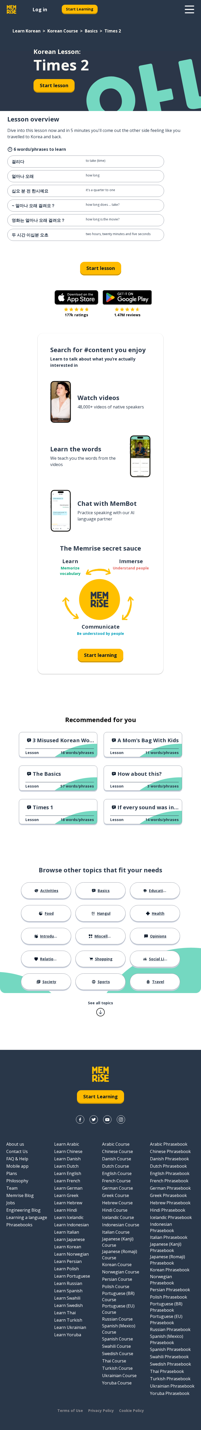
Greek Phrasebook (168, 1195)
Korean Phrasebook (169, 1270)
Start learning (100, 655)
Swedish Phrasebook (170, 1364)
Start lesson (54, 85)
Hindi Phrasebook (167, 1210)
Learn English (67, 1173)
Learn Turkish (68, 1320)
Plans (11, 1173)
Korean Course (62, 31)
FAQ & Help (17, 1159)
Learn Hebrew (68, 1203)
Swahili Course (116, 1346)
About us (15, 1144)
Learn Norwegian (71, 1254)
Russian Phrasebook (170, 1329)
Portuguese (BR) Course (118, 1296)
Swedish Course (117, 1353)
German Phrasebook (170, 1188)
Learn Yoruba (67, 1335)
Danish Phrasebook (169, 1159)
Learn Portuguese (72, 1276)
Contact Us (17, 1151)
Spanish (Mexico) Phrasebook (166, 1339)
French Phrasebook (169, 1181)
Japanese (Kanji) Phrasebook (165, 1247)
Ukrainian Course (119, 1375)
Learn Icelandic (68, 1217)
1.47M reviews (127, 314)
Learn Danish (67, 1159)
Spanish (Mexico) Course (118, 1329)
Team (12, 1188)
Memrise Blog (20, 1195)
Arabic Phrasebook (168, 1144)
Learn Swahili (67, 1298)
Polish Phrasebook (168, 1297)
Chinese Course (117, 1151)
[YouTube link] (107, 1119)
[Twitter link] (94, 1119)
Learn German (68, 1188)
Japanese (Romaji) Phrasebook (167, 1260)
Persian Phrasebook (170, 1290)
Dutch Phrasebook (168, 1166)
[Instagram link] (121, 1119)
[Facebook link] (80, 1119)
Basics (91, 31)
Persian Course (117, 1279)
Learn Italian (66, 1232)
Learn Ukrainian (70, 1327)
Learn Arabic (66, 1144)
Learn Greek (66, 1195)
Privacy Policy (101, 1410)
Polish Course (115, 1286)
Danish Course (116, 1159)
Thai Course (114, 1361)
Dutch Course (115, 1166)
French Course (116, 1181)
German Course (117, 1188)
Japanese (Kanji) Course (117, 1242)
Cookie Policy (131, 1410)
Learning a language (26, 1217)
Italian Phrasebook (168, 1237)
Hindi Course (114, 1210)
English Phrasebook (169, 1173)
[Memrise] (11, 9)
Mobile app (17, 1166)
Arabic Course (116, 1144)
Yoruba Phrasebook (169, 1393)
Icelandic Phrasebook (171, 1217)
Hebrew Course (117, 1203)
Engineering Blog (23, 1210)
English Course (117, 1173)
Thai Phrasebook (167, 1371)
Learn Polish (66, 1269)
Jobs (10, 1203)
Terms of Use (70, 1410)
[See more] (189, 9)
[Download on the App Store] (76, 297)
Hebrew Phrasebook (170, 1203)
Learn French (67, 1181)
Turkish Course (117, 1368)
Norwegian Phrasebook (162, 1280)
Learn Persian (68, 1261)
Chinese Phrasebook (170, 1151)
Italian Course (116, 1232)
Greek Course (115, 1195)
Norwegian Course (120, 1272)
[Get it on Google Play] (127, 297)
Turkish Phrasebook (170, 1379)
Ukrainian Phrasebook (172, 1386)
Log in (39, 9)
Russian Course (117, 1319)
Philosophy (17, 1181)
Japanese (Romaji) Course (119, 1255)
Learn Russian (68, 1283)
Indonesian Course (120, 1225)
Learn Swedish (68, 1305)
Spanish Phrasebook (170, 1349)
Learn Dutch (66, 1166)
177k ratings (76, 314)
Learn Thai (65, 1313)
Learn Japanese (69, 1239)
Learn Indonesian (71, 1225)
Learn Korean (27, 31)
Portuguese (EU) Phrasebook (166, 1319)
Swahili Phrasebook (169, 1357)
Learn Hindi (65, 1210)
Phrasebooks (19, 1225)
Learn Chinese (68, 1151)
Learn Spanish (68, 1291)
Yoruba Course (117, 1383)
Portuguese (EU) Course (118, 1309)
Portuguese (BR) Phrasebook (166, 1307)
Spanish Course (117, 1339)
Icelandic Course (118, 1217)
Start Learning (79, 9)
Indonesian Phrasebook (162, 1227)
